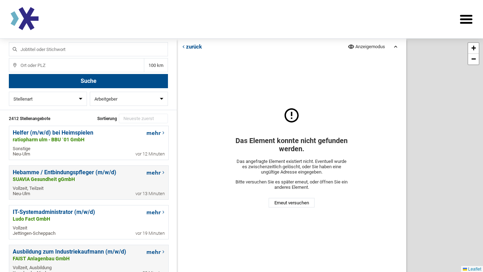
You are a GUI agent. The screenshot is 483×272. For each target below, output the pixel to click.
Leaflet (474, 269)
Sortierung (107, 118)
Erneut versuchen (291, 202)
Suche (89, 81)
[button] (473, 48)
